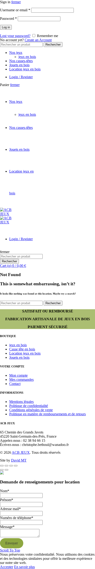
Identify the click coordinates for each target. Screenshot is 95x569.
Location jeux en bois (25, 69)
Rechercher (53, 44)
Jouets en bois (19, 65)
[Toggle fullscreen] (11, 465)
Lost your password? (15, 36)
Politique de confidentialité (28, 406)
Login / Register (21, 77)
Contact (15, 384)
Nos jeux (15, 53)
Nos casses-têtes (21, 61)
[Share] (6, 465)
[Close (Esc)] (2, 465)
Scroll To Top (10, 550)
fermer (16, 2)
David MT (19, 460)
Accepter (6, 567)
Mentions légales (21, 402)
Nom (4, 491)
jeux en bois (27, 57)
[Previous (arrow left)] (2, 470)
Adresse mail (10, 509)
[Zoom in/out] (16, 465)
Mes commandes (21, 379)
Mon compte (18, 375)
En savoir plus (24, 567)
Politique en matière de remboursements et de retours (47, 414)
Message (7, 527)
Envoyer (11, 543)
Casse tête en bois (22, 349)
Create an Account (38, 40)
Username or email (15, 10)
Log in (6, 27)
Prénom (6, 500)
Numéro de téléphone (16, 518)
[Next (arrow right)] (6, 470)
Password (8, 18)
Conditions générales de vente (31, 410)
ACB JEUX (21, 452)
